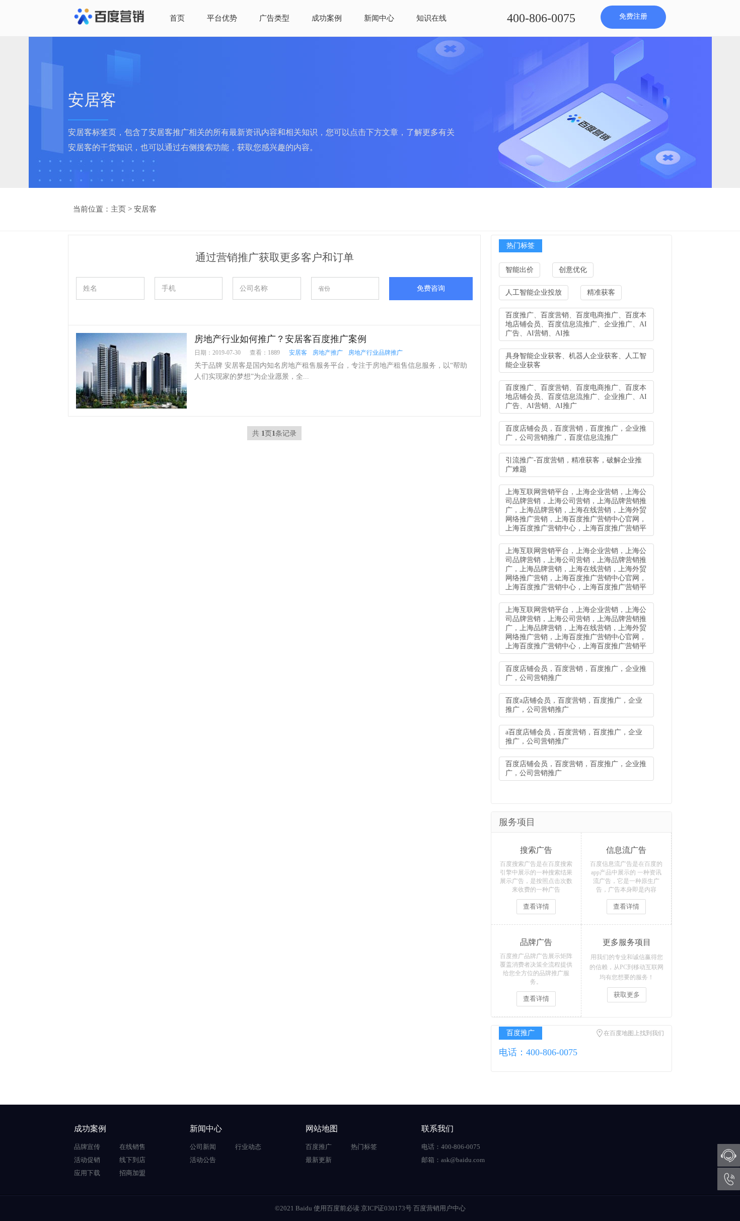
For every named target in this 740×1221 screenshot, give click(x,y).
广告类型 (274, 18)
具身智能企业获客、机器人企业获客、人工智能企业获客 (575, 360)
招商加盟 (132, 1173)
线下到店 (132, 1160)
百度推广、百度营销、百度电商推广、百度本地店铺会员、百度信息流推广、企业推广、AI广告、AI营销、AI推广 (576, 397)
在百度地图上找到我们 (634, 1033)
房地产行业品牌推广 (375, 352)
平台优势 (222, 18)
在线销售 (132, 1146)
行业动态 (248, 1146)
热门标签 (364, 1146)
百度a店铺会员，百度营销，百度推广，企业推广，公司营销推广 (573, 705)
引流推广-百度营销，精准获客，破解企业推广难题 (573, 464)
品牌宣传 (87, 1146)
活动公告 (203, 1160)
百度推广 (319, 1146)
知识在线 (431, 18)
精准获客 (601, 292)
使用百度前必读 (336, 1208)
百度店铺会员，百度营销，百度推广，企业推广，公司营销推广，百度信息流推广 (575, 433)
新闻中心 (379, 18)
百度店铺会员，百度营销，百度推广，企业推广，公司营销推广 (575, 673)
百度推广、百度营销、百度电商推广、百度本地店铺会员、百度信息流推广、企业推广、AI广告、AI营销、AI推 (576, 324)
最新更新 (319, 1160)
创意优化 (573, 270)
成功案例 (327, 18)
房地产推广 (328, 352)
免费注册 (633, 16)
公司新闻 (203, 1146)
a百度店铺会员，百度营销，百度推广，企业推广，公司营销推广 (573, 736)
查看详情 (536, 906)
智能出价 (519, 270)
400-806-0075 (541, 18)
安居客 (145, 209)
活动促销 (87, 1160)
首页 (177, 18)
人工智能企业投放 (533, 292)
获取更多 (627, 994)
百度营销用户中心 (439, 1208)
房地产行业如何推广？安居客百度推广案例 (280, 339)
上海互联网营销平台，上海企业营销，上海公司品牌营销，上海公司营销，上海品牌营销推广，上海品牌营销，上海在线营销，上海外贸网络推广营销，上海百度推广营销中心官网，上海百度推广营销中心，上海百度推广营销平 (575, 510)
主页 (118, 209)
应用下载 (87, 1173)
